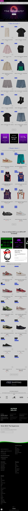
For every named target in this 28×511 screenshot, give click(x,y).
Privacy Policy (16, 260)
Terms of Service (20, 260)
